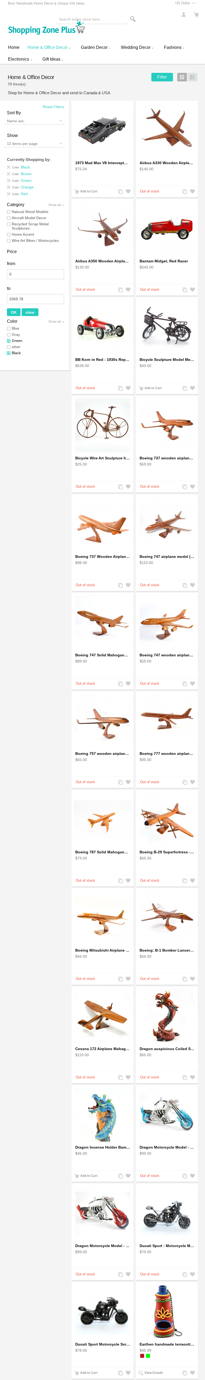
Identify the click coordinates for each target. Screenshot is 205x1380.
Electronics (18, 59)
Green (17, 340)
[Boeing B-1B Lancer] (167, 917)
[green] (148, 1355)
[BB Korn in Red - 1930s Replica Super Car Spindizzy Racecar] (103, 326)
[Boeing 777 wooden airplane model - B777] (167, 720)
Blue (15, 328)
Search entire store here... (81, 19)
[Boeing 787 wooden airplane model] (103, 819)
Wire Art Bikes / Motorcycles (35, 240)
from (11, 263)
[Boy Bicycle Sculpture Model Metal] (167, 326)
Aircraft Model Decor (29, 218)
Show (12, 135)
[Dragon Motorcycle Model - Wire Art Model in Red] (103, 1213)
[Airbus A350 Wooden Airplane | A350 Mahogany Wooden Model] (103, 228)
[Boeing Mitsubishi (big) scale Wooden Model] (103, 917)
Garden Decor (94, 47)
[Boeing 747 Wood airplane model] (167, 523)
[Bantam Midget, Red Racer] (167, 228)
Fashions (173, 47)
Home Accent (23, 234)
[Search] (133, 19)
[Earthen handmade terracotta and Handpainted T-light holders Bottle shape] (167, 1311)
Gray (16, 334)
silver (16, 347)
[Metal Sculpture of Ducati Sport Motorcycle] (167, 1213)
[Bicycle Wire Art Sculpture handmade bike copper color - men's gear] (103, 425)
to (8, 288)
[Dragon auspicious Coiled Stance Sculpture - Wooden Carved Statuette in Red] (167, 1016)
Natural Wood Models (30, 212)
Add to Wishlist (127, 192)
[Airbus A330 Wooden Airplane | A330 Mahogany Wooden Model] (167, 130)
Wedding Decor (136, 47)
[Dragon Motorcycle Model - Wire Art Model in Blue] (167, 1114)
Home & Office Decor (47, 47)
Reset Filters (53, 107)
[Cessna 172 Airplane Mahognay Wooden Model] (103, 1016)
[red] (142, 1355)
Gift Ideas (51, 59)
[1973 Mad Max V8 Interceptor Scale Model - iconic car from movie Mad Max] (103, 130)
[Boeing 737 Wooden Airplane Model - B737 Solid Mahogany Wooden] (103, 523)
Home (13, 47)
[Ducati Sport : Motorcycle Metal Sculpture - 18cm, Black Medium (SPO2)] (103, 1311)
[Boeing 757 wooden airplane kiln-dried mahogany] (103, 720)
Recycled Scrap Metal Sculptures (30, 226)
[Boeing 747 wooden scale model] (103, 622)
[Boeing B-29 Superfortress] (167, 819)
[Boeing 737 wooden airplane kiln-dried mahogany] (167, 425)
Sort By (14, 113)
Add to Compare (120, 192)
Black (16, 353)
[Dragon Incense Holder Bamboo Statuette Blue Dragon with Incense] (103, 1114)
